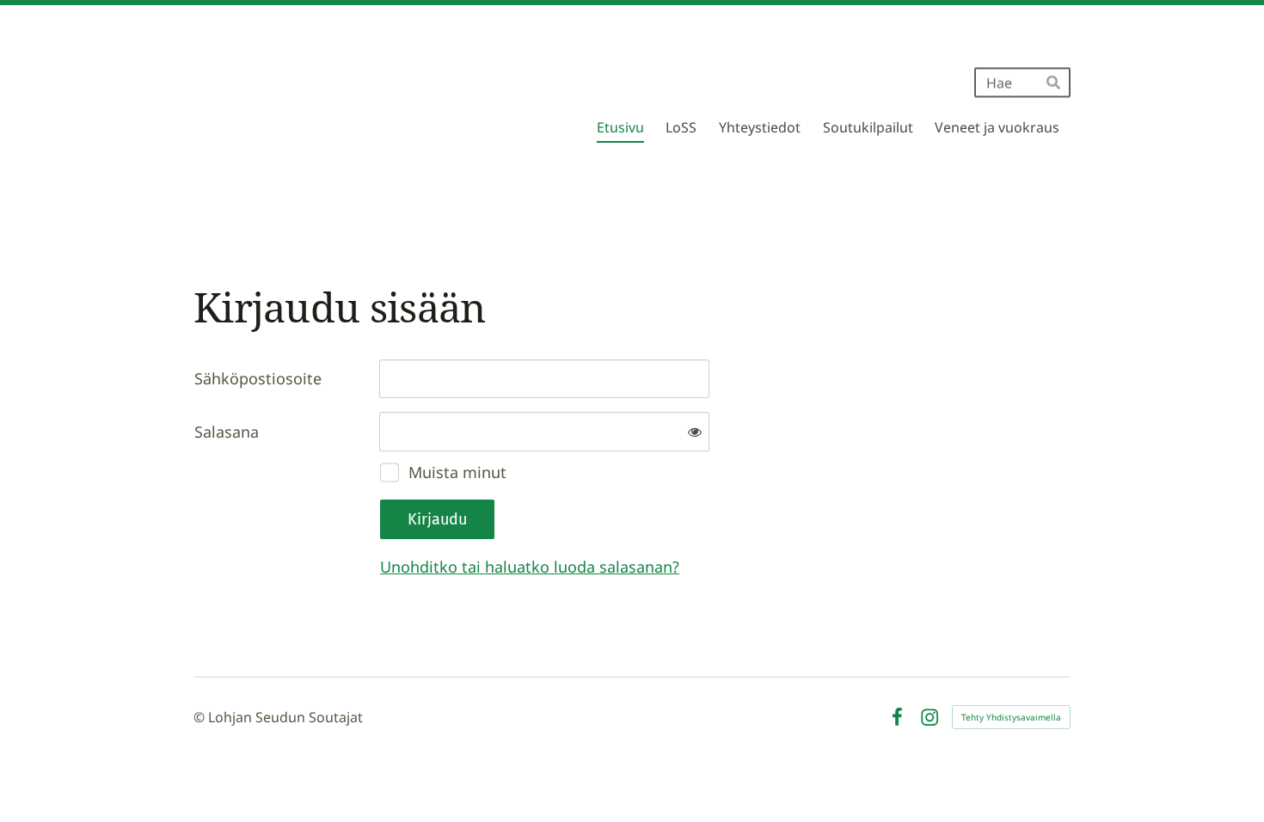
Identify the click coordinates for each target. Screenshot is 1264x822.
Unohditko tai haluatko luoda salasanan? (529, 566)
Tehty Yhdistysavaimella (1011, 717)
